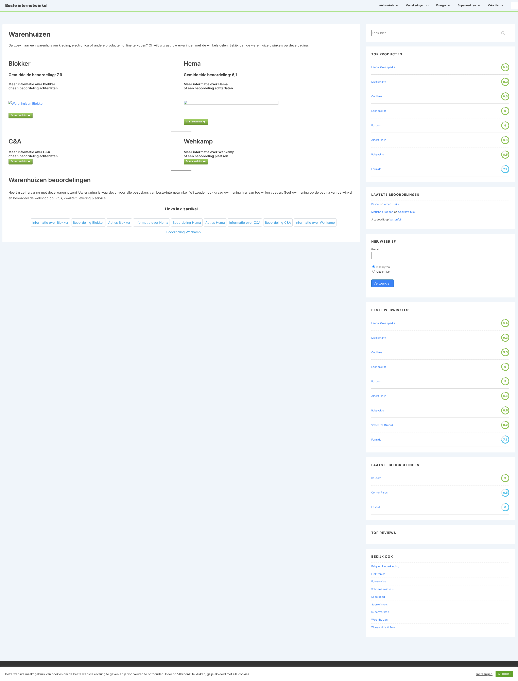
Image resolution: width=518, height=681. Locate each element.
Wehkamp (198, 141)
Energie (441, 5)
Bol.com (376, 125)
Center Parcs (379, 492)
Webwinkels (386, 5)
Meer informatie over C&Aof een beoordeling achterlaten (33, 154)
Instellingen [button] (484, 674)
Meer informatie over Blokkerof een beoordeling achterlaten (33, 86)
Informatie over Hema (151, 222)
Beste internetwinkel (26, 5)
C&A (14, 141)
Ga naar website (19, 115)
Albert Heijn (378, 139)
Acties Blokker (119, 222)
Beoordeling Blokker (88, 222)
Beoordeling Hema (187, 222)
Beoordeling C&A (278, 222)
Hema (192, 63)
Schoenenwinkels (382, 589)
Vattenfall (395, 219)
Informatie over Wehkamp (315, 222)
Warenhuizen (379, 619)
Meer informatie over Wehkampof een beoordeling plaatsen (209, 154)
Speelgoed (378, 596)
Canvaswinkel (406, 211)
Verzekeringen (415, 5)
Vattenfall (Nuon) (382, 425)
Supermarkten (467, 5)
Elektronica (378, 574)
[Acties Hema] (231, 103)
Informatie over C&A (244, 222)
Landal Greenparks (383, 67)
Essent (375, 507)
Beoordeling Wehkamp (183, 232)
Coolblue (376, 96)
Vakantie (493, 5)
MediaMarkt (378, 81)
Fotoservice (378, 581)
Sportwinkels (379, 604)
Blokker (19, 63)
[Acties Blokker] (26, 103)
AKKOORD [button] (504, 674)
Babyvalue (377, 154)
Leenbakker (378, 110)
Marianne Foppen (382, 211)
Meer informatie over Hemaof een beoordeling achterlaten (208, 86)
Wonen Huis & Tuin (383, 627)
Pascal (375, 204)
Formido (376, 169)
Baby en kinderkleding (385, 566)
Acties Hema (215, 222)
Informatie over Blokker (50, 222)
